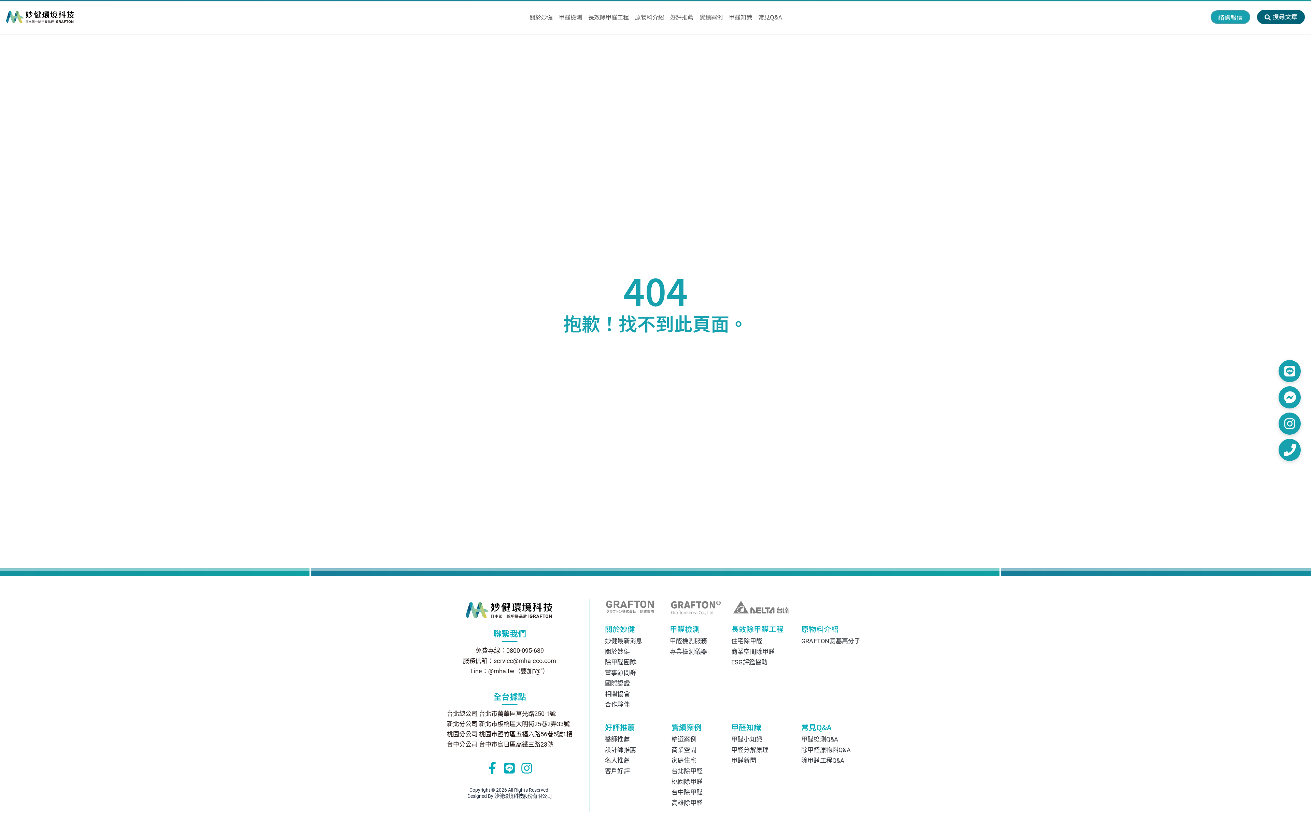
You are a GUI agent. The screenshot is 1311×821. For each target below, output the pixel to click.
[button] (1230, 17)
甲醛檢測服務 (688, 641)
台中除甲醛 (687, 792)
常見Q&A (816, 728)
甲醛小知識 (746, 739)
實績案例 (687, 728)
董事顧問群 (620, 672)
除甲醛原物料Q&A (826, 749)
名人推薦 (617, 760)
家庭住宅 (684, 760)
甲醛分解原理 (750, 749)
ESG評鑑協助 (749, 662)
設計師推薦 (620, 749)
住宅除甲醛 (746, 641)
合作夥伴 (617, 704)
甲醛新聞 (743, 760)
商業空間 (684, 749)
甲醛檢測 (685, 629)
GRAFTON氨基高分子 (828, 641)
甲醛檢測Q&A (819, 739)
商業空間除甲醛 (753, 651)
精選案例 (684, 739)
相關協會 (617, 693)
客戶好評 (617, 771)
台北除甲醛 (687, 771)
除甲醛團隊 (620, 662)
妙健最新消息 (623, 641)
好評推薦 (620, 728)
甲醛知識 (746, 728)
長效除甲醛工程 (753, 629)
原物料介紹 (818, 629)
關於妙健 (620, 629)
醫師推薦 (617, 739)
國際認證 (617, 683)
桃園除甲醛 (687, 781)
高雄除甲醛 (687, 802)
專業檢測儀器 (688, 651)
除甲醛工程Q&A (823, 760)
